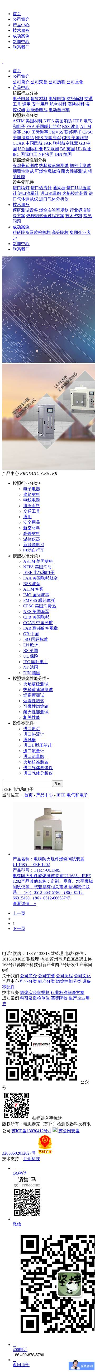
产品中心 (21, 25)
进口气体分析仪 (54, 199)
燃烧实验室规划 (54, 210)
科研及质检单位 (35, 998)
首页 (17, 13)
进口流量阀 (50, 193)
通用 (26, 104)
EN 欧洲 (51, 149)
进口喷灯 (21, 188)
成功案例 (21, 36)
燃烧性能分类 (68, 981)
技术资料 (73, 215)
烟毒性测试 (23, 171)
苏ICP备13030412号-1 (31, 1131)
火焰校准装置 (75, 193)
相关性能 (31, 717)
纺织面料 (74, 98)
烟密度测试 (80, 165)
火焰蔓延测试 (25, 165)
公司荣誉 (39, 82)
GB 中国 (31, 634)
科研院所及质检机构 (32, 232)
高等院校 (60, 232)
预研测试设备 (25, 210)
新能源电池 (37, 110)
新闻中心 (21, 41)
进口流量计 (28, 193)
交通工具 (31, 511)
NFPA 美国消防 (58, 121)
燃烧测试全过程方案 (45, 215)
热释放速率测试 (54, 165)
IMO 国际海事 (35, 132)
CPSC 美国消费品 (39, 606)
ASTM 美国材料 (27, 121)
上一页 (19, 913)
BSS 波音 (70, 126)
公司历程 (57, 82)
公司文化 (74, 82)
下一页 (19, 928)
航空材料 (58, 104)
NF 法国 (46, 154)
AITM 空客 (33, 589)
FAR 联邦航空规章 (61, 143)
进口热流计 (41, 188)
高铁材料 (76, 104)
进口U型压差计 (37, 745)
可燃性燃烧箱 (47, 171)
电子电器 (21, 98)
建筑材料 (39, 98)
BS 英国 (67, 149)
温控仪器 (31, 539)
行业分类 (28, 981)
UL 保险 (83, 149)
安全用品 (40, 104)
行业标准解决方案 (67, 992)
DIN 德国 (63, 154)
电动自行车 (59, 110)
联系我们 (21, 47)
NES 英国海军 (48, 137)
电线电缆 (57, 98)
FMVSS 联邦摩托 (65, 132)
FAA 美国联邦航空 (43, 126)
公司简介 (21, 19)
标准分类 (46, 981)
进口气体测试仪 (38, 767)
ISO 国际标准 (30, 149)
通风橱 (59, 188)
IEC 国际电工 (25, 154)
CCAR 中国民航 (27, 143)
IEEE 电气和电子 (39, 572)
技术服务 (21, 30)
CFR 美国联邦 (75, 137)
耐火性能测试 (74, 171)
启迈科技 (31, 1158)
